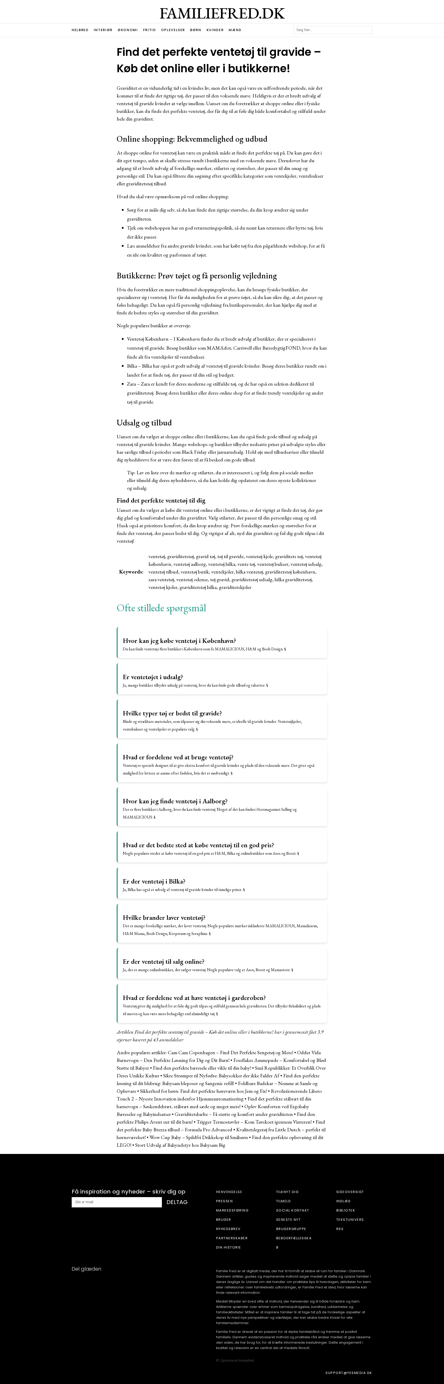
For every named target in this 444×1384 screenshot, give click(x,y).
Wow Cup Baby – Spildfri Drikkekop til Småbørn (199, 1137)
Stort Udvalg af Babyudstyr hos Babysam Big (180, 1145)
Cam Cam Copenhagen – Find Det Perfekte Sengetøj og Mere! (230, 1052)
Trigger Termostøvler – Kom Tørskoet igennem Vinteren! (254, 1121)
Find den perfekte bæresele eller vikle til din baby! (202, 1067)
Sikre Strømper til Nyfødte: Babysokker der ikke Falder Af (221, 1075)
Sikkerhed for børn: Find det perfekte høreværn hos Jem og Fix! (203, 1091)
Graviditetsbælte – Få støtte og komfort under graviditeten (234, 1114)
